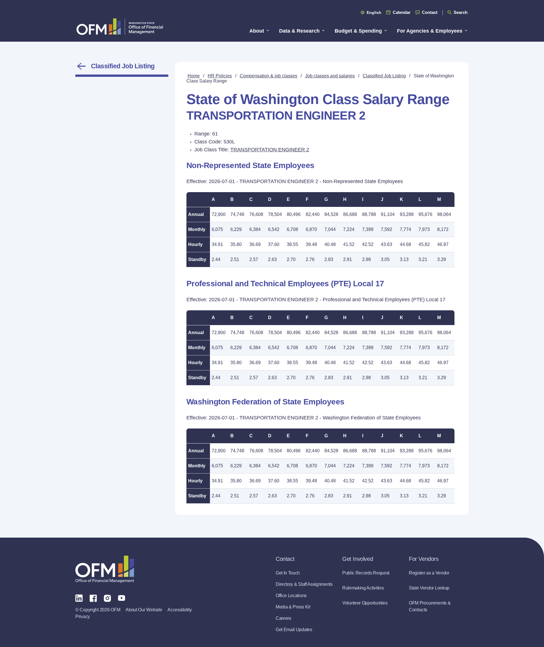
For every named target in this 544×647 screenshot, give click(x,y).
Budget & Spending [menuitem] (358, 31)
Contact (429, 12)
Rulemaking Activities (363, 588)
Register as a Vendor (429, 572)
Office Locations (291, 595)
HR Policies (220, 75)
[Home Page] (104, 569)
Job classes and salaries (330, 75)
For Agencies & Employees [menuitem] (429, 31)
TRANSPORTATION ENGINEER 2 (269, 149)
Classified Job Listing (123, 66)
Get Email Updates (294, 629)
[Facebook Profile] (93, 598)
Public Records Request (365, 572)
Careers (283, 618)
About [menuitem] (256, 31)
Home (194, 75)
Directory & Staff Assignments (304, 584)
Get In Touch (288, 572)
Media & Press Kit (293, 606)
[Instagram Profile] (107, 598)
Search (461, 12)
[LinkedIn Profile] (79, 598)
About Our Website (144, 609)
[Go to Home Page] (119, 26)
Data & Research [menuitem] (299, 31)
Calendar (402, 12)
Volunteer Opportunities (365, 603)
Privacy (82, 616)
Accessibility (179, 609)
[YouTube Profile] (121, 598)
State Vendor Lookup (429, 588)
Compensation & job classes (268, 75)
